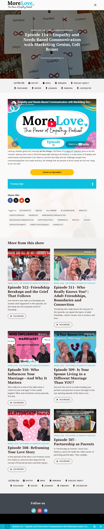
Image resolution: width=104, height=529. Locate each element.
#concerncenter (68, 210)
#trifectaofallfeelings (39, 225)
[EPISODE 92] (75, 264)
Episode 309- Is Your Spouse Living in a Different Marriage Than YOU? (71, 376)
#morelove (33, 215)
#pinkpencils (63, 220)
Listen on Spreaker (52, 172)
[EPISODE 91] (29, 346)
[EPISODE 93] (29, 264)
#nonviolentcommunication (21, 220)
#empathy (83, 210)
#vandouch (58, 225)
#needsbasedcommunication (54, 215)
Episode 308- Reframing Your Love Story (28, 449)
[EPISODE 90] (75, 346)
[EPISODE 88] (75, 420)
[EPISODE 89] (29, 424)
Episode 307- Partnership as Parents (74, 441)
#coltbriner (51, 210)
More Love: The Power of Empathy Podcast (52, 30)
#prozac (75, 220)
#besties (39, 210)
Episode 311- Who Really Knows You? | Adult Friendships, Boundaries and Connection (71, 296)
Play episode (18, 316)
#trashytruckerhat (18, 225)
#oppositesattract (45, 220)
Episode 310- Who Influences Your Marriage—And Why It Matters (27, 376)
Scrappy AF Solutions (72, 151)
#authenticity (25, 210)
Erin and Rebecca (56, 58)
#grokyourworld (17, 215)
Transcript (16, 184)
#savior (87, 220)
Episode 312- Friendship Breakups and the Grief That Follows (29, 291)
